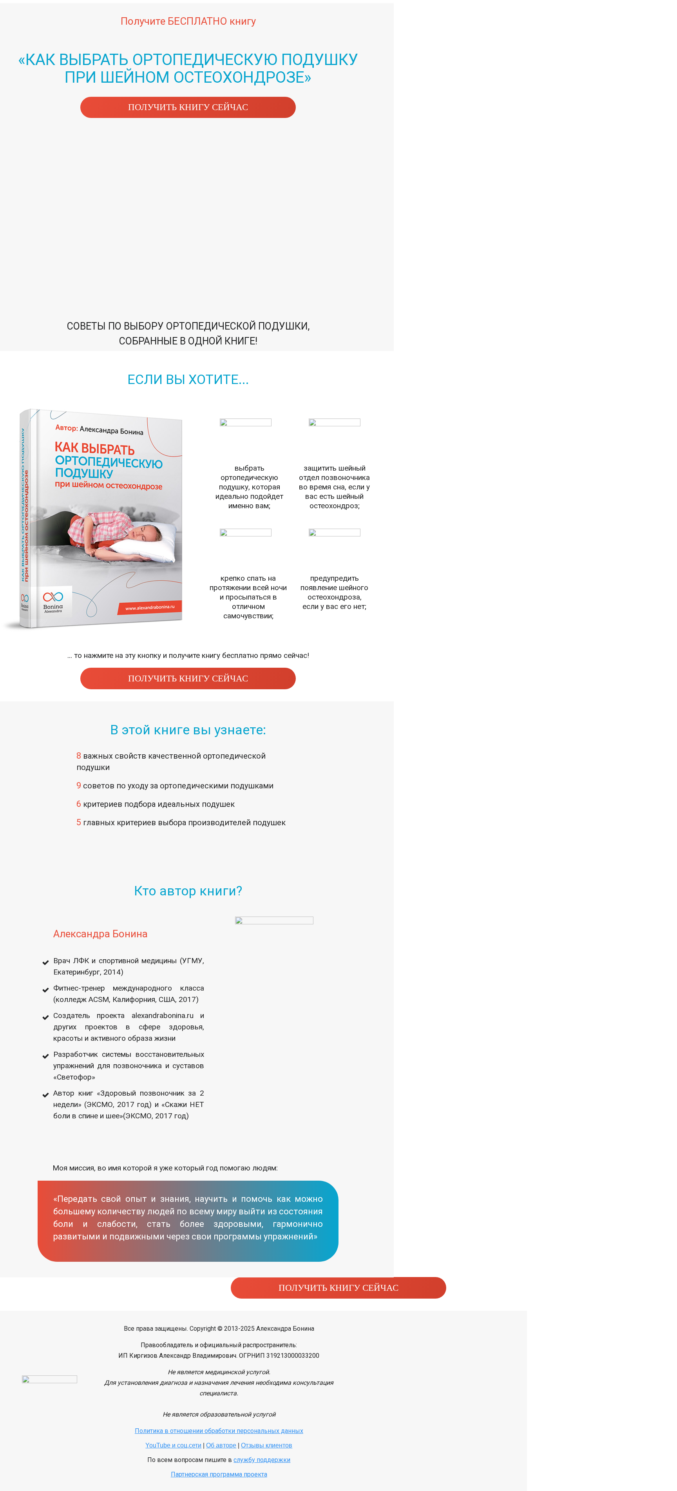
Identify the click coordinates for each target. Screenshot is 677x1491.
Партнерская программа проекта (219, 1474)
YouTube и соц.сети (173, 1445)
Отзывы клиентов (266, 1445)
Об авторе (221, 1445)
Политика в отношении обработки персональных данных (219, 1431)
